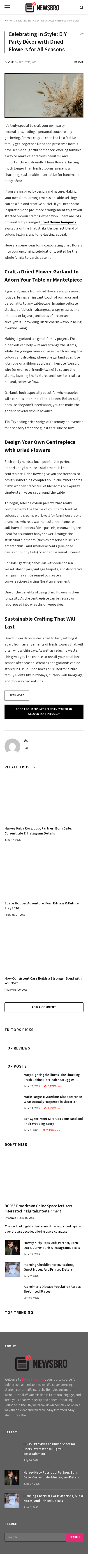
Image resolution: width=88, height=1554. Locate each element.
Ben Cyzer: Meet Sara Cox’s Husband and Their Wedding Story (53, 1121)
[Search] (81, 7)
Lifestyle (78, 62)
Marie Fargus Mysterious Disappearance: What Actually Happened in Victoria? (53, 1099)
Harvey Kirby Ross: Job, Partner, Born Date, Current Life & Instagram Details (38, 831)
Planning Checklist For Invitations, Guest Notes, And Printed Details (49, 1267)
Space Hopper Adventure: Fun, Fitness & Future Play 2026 (42, 906)
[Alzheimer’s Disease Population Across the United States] (12, 1291)
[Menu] (7, 7)
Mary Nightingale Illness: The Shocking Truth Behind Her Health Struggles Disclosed (52, 1080)
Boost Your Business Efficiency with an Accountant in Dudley (44, 711)
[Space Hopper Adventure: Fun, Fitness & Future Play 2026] (44, 873)
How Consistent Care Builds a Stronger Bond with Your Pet (43, 981)
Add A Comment (44, 1007)
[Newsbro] (44, 7)
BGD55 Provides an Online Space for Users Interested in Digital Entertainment (38, 1208)
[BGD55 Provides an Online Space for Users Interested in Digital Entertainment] (44, 1175)
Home (8, 21)
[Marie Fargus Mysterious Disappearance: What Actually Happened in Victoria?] (12, 1101)
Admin (10, 62)
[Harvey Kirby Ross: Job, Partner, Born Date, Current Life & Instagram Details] (44, 797)
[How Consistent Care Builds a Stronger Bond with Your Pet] (44, 948)
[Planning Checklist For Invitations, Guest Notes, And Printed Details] (12, 1269)
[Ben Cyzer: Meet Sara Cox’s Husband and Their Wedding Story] (12, 1123)
